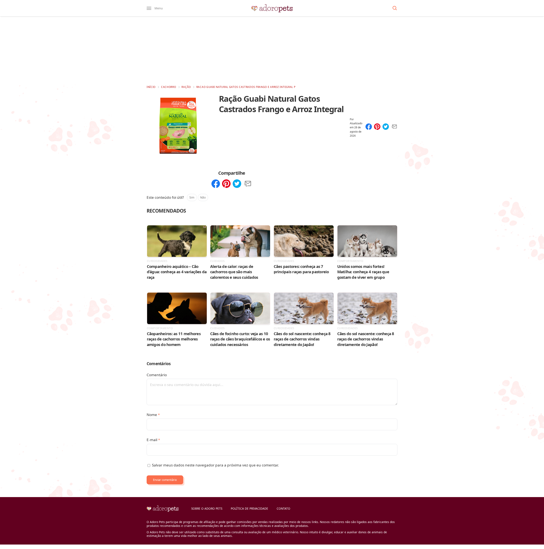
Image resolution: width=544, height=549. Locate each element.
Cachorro (168, 87)
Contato (283, 508)
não (203, 197)
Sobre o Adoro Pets (206, 508)
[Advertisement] (272, 50)
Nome (153, 414)
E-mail (153, 439)
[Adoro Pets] (272, 8)
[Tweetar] (385, 127)
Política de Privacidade (249, 508)
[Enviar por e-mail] (394, 127)
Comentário (157, 374)
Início (151, 87)
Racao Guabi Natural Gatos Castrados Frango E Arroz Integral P (246, 87)
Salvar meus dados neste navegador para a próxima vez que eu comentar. (215, 465)
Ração (186, 87)
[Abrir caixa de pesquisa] (394, 8)
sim (191, 197)
